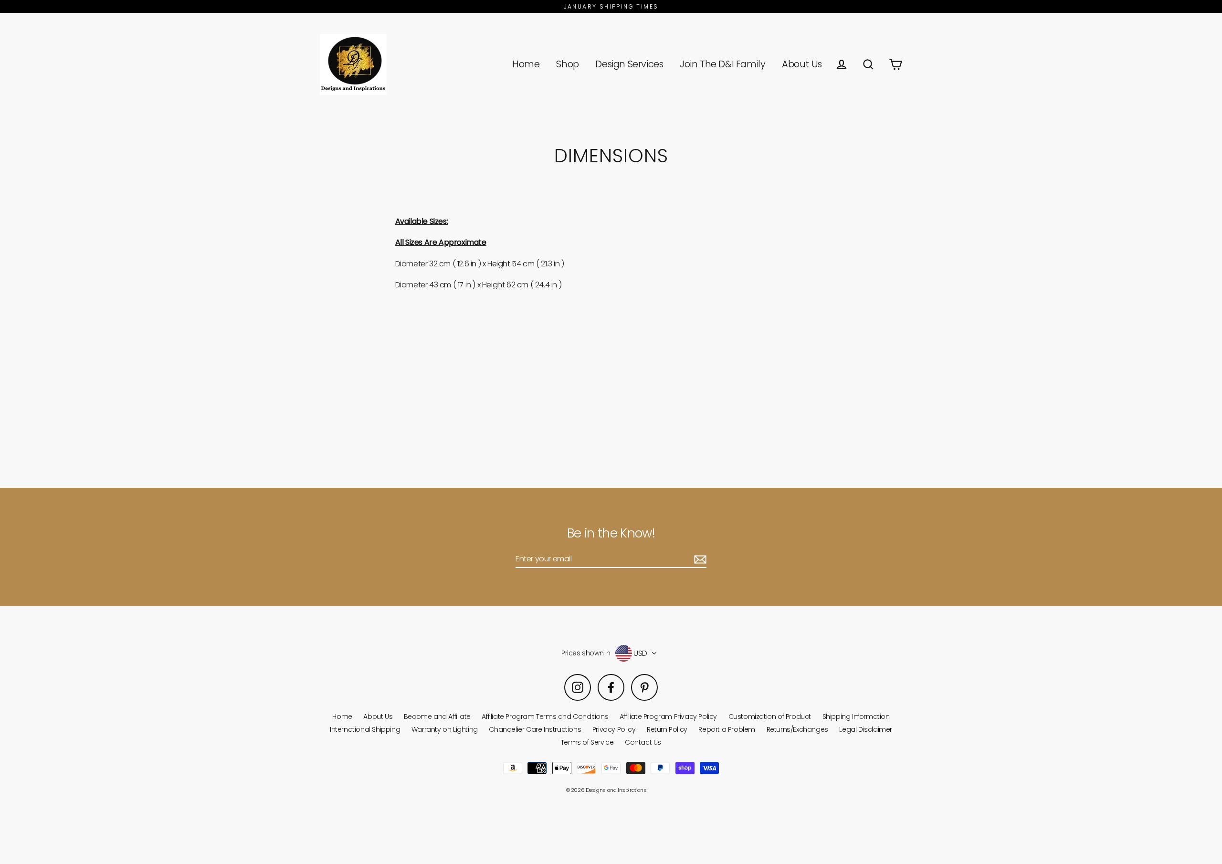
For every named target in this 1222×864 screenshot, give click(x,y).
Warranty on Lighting (444, 729)
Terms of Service (587, 742)
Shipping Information (856, 716)
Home (525, 64)
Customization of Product (769, 716)
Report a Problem (726, 729)
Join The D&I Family (722, 64)
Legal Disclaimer (865, 729)
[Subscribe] (698, 559)
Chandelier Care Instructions (535, 729)
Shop (567, 64)
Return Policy (667, 729)
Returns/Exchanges (797, 729)
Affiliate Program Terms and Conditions (545, 716)
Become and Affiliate (437, 716)
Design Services (629, 64)
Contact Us (643, 742)
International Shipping (365, 729)
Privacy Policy (613, 729)
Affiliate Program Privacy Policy (668, 716)
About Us (802, 64)
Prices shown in (586, 653)
